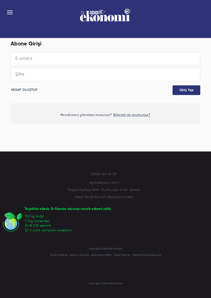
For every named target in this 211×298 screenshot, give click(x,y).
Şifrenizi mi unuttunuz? (131, 115)
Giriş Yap (186, 90)
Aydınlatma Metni (101, 255)
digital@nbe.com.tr (104, 183)
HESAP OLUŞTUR (24, 90)
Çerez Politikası (122, 255)
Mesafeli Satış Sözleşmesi (146, 255)
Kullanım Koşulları (80, 255)
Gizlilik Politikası (59, 255)
